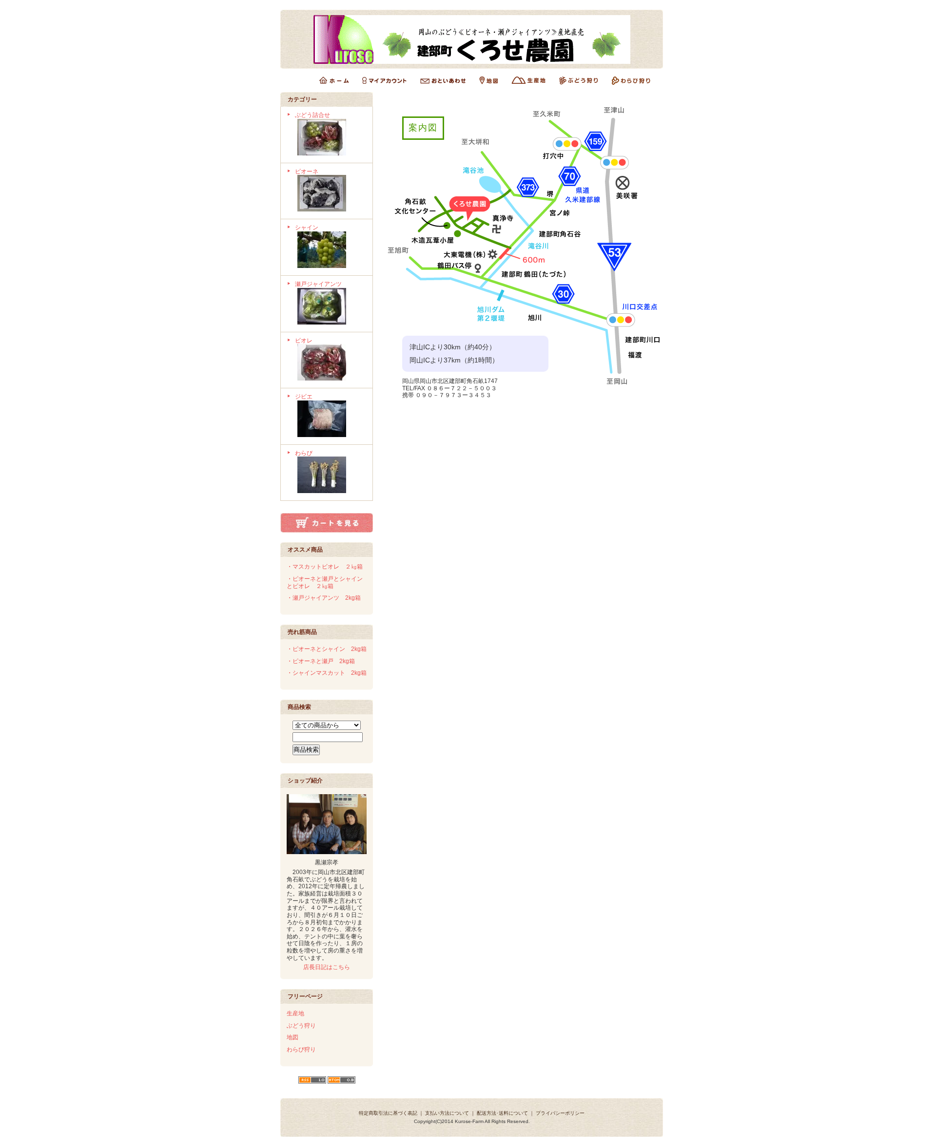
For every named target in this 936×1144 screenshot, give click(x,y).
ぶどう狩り (301, 1025)
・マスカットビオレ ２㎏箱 (325, 566)
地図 (292, 1037)
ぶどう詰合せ (312, 115)
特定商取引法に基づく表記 (388, 1113)
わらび (303, 453)
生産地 (295, 1013)
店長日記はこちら (326, 967)
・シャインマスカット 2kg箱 (327, 672)
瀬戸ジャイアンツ (318, 284)
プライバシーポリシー (560, 1113)
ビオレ (303, 340)
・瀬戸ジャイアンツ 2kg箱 (324, 597)
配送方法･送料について (502, 1113)
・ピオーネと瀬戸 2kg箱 (321, 661)
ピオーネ (306, 171)
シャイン (306, 227)
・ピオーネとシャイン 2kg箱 (327, 649)
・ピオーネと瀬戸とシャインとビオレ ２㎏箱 (325, 582)
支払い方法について (447, 1113)
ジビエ (303, 396)
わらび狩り (301, 1049)
